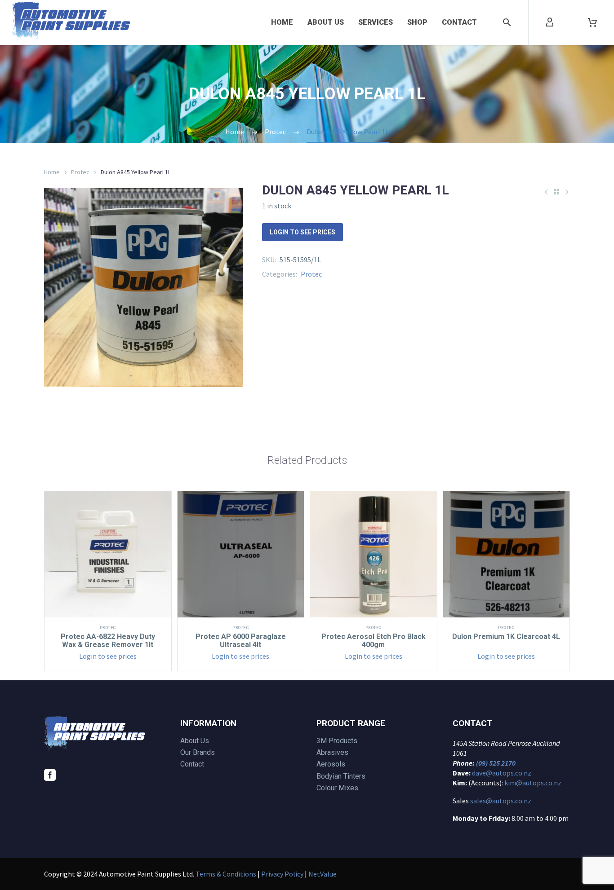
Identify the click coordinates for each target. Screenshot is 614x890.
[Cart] (592, 22)
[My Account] (549, 22)
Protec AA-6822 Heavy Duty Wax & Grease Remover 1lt (108, 640)
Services (375, 22)
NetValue (322, 873)
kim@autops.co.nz (532, 782)
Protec (80, 172)
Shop (417, 22)
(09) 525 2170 (496, 762)
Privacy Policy (282, 873)
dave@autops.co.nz (501, 772)
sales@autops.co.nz (500, 800)
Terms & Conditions (226, 873)
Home (282, 22)
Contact (459, 22)
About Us (325, 22)
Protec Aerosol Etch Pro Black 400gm (373, 640)
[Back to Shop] (556, 191)
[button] (507, 22)
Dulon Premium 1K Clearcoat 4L (506, 636)
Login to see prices (302, 232)
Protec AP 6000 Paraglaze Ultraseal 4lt (241, 640)
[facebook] (50, 775)
